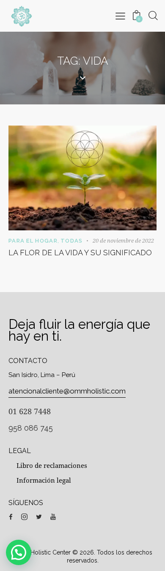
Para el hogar (33, 241)
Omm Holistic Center (42, 552)
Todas (71, 241)
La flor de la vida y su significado (80, 252)
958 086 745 (30, 427)
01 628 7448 (29, 411)
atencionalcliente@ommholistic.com (67, 391)
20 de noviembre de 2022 (123, 240)
